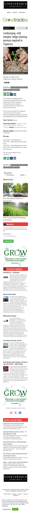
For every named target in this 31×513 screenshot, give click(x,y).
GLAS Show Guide (21, 491)
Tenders (17, 89)
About (9, 12)
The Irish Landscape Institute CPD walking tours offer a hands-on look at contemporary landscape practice (15, 437)
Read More (5, 506)
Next (23, 175)
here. (9, 154)
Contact (14, 12)
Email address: (7, 234)
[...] (27, 290)
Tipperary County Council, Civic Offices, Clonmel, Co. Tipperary (14, 125)
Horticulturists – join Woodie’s (11, 272)
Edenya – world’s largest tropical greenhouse (15, 462)
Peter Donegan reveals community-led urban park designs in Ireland (15, 455)
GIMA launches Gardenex (9, 316)
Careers (7, 491)
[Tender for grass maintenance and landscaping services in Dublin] (15, 215)
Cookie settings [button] (6, 509)
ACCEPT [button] (15, 509)
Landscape (13, 489)
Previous (9, 175)
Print (6, 82)
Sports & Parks (20, 489)
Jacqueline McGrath (20, 127)
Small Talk (12, 491)
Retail (26, 489)
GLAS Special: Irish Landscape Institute (13, 424)
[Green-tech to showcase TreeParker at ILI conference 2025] (15, 196)
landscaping (11, 89)
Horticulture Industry (16, 87)
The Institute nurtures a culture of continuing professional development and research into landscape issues (15, 427)
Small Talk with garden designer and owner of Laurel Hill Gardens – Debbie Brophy (15, 363)
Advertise (22, 12)
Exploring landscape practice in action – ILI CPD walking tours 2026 (14, 433)
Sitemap (14, 494)
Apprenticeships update (9, 294)
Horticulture (6, 489)
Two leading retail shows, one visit (12, 340)
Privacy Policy (7, 494)
